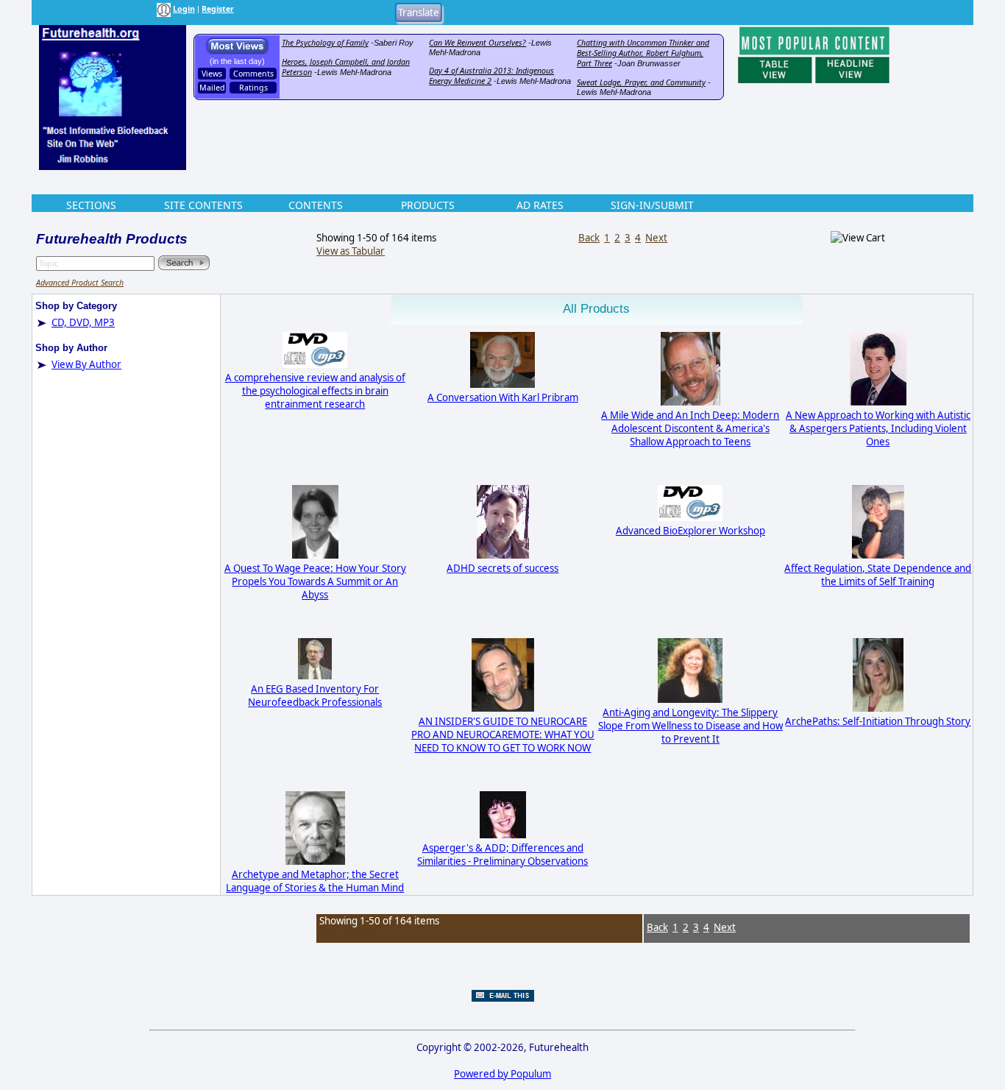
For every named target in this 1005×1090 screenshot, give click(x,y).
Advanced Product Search (80, 282)
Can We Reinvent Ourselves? (477, 43)
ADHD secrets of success (502, 568)
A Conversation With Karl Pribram (502, 397)
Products (428, 205)
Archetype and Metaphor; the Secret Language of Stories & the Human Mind (315, 881)
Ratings (253, 87)
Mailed (212, 87)
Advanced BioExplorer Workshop (690, 530)
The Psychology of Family (325, 43)
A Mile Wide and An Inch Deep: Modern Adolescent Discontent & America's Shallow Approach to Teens (690, 428)
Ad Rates (540, 205)
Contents (315, 205)
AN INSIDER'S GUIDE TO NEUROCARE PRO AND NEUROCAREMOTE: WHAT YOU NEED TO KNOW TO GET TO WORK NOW (502, 734)
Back (589, 237)
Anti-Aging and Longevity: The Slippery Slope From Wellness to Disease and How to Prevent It (690, 726)
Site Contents (203, 205)
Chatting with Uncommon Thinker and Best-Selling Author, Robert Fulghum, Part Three (643, 53)
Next (656, 237)
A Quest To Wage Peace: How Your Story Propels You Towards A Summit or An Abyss (315, 581)
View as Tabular (350, 251)
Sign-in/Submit (652, 205)
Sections (91, 205)
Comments (253, 73)
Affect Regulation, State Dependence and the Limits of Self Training (877, 575)
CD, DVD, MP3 (83, 322)
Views (212, 73)
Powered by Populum (502, 1073)
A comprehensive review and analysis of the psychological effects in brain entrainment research (315, 391)
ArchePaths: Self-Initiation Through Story (877, 721)
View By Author (86, 364)
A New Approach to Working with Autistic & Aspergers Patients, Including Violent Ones (878, 428)
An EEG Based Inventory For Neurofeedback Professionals (315, 695)
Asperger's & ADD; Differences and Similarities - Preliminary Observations (502, 854)
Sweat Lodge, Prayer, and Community (641, 82)
